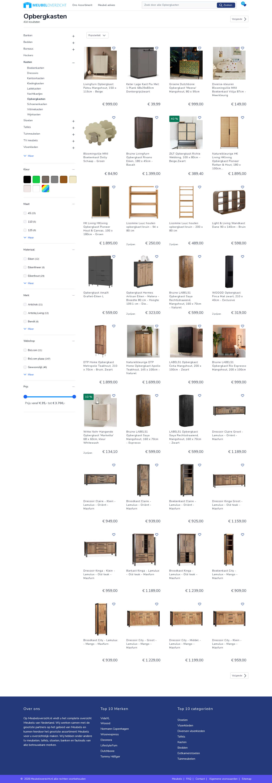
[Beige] (73, 181)
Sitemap (246, 779)
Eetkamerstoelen (189, 753)
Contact (200, 779)
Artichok (35, 304)
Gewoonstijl (37, 367)
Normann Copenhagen (115, 729)
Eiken (33, 259)
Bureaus (28, 48)
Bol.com (35, 350)
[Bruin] (64, 181)
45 (32, 213)
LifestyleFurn (109, 745)
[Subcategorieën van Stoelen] (71, 121)
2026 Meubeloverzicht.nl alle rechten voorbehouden (55, 779)
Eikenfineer (36, 267)
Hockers (28, 55)
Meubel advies (106, 5)
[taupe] (46, 181)
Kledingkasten (35, 83)
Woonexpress (110, 734)
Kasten (27, 62)
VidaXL (105, 718)
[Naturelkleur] (27, 190)
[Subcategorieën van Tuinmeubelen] (71, 134)
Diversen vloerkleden (191, 731)
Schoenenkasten (37, 104)
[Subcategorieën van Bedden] (71, 42)
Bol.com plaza (39, 358)
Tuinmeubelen (31, 133)
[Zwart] (27, 181)
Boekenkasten (35, 68)
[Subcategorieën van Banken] (71, 36)
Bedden (28, 42)
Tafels (27, 127)
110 (32, 221)
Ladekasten (34, 88)
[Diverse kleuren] (46, 190)
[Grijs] (55, 181)
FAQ (188, 779)
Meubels (177, 779)
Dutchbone (107, 751)
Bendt (33, 321)
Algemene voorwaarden (223, 779)
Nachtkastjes (35, 94)
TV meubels (30, 140)
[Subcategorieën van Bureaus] (71, 49)
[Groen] (37, 181)
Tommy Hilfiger (110, 757)
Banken (27, 35)
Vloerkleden (30, 147)
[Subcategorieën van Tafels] (71, 127)
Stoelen (28, 120)
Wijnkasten (34, 114)
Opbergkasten (36, 99)
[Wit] (37, 190)
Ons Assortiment (82, 5)
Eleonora (106, 740)
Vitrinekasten (35, 109)
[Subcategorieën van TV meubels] (71, 141)
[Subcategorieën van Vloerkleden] (71, 147)
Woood (105, 723)
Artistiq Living (38, 313)
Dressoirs (32, 73)
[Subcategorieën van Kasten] (71, 62)
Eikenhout (36, 276)
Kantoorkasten (35, 78)
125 (32, 230)
